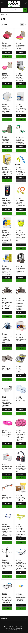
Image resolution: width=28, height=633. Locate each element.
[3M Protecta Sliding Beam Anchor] (7, 487)
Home (2, 14)
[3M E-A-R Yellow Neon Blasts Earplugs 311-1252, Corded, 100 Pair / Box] (20, 190)
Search (5, 626)
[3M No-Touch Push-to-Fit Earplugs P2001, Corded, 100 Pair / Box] (20, 326)
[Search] (25, 10)
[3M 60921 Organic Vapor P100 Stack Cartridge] (7, 35)
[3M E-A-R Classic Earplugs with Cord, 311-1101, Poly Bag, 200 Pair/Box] (7, 159)
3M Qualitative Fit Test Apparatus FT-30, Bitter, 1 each (20, 499)
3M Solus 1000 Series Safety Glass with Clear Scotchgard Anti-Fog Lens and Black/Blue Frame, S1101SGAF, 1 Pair (7, 531)
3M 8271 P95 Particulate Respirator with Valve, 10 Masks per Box (6, 109)
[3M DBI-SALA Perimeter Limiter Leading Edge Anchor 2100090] (20, 129)
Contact (20, 626)
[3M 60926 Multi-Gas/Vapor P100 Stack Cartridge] (7, 65)
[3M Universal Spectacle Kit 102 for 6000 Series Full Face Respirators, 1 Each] (7, 552)
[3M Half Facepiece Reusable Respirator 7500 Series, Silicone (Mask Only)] (7, 326)
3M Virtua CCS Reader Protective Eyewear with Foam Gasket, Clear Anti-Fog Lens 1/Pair (7, 599)
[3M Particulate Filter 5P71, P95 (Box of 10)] (7, 456)
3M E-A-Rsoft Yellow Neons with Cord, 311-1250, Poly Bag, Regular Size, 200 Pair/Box (6, 271)
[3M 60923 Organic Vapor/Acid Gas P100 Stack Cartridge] (20, 35)
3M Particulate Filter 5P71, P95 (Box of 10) (7, 468)
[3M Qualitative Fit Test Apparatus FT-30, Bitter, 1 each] (20, 487)
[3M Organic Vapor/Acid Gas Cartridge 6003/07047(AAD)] (20, 358)
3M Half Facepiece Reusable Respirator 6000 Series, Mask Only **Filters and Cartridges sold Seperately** (20, 305)
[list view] (25, 24)
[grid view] (22, 24)
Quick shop (7, 52)
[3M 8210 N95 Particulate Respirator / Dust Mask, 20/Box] (20, 65)
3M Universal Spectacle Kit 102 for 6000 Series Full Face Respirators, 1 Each (7, 565)
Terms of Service (10, 628)
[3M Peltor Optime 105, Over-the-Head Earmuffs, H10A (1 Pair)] (20, 456)
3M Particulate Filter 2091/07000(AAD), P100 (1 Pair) (7, 434)
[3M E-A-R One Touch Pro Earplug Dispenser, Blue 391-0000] (7, 190)
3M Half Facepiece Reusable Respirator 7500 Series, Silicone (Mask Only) (7, 339)
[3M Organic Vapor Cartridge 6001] (7, 358)
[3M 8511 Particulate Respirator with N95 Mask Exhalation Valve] (20, 96)
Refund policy (19, 628)
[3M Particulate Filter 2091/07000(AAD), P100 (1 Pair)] (7, 422)
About (16, 626)
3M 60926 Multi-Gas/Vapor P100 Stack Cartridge (6, 77)
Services (11, 626)
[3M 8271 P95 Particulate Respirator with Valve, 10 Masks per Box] (7, 96)
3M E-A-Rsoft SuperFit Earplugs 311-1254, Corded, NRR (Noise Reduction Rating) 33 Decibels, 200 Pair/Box (6, 237)
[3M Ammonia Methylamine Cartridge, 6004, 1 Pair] (7, 129)
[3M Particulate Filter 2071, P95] (20, 389)
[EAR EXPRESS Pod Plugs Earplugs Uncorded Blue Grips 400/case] (20, 586)
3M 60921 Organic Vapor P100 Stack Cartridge (6, 46)
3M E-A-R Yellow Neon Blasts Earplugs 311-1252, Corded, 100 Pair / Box (20, 203)
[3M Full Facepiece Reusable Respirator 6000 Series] (20, 258)
